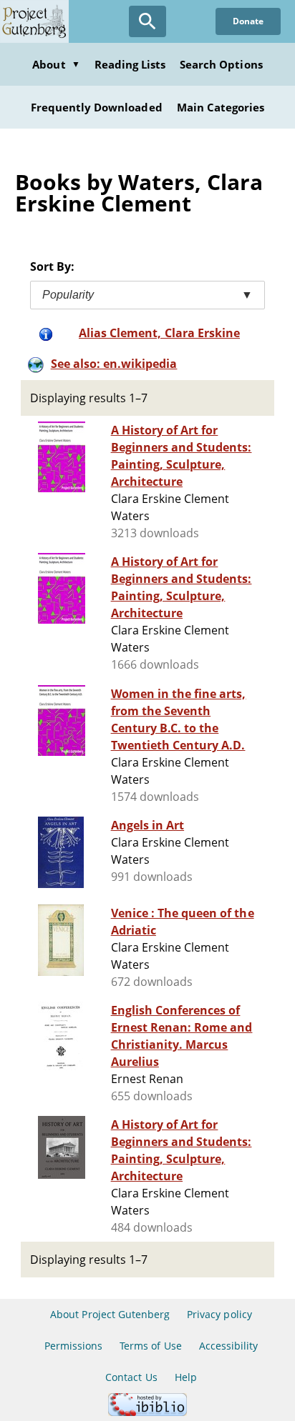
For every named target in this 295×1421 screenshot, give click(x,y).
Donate (248, 21)
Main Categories (221, 107)
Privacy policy (219, 1314)
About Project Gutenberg (110, 1314)
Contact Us (131, 1377)
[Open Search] (147, 21)
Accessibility (228, 1345)
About (55, 64)
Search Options (221, 64)
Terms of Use (150, 1345)
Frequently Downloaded (97, 107)
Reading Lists (130, 64)
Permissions (73, 1345)
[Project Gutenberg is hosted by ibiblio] (147, 1412)
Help (186, 1377)
